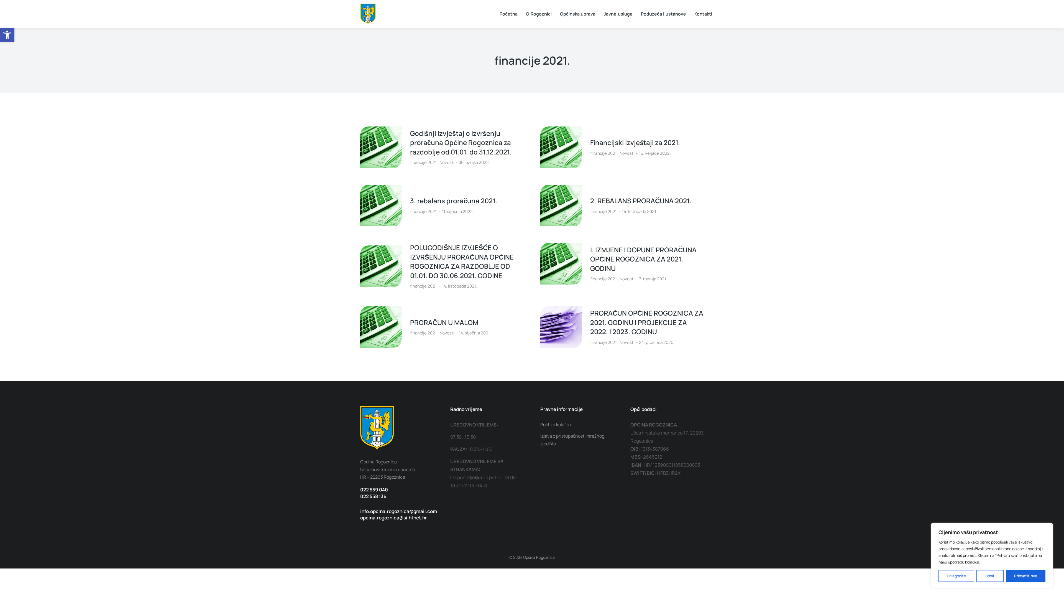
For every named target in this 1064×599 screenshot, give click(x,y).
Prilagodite (956, 575)
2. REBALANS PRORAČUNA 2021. (640, 200)
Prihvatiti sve (1025, 575)
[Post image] (381, 147)
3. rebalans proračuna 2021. (453, 200)
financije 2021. (424, 162)
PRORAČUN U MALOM (444, 322)
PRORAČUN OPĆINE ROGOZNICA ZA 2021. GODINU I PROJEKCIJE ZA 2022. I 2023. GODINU (646, 322)
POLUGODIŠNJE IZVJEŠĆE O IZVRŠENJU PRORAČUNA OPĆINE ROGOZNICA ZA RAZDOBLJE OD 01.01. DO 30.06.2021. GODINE (462, 261)
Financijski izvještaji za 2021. (635, 142)
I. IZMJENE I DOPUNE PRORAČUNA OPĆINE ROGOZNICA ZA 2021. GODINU (643, 259)
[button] (7, 35)
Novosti (446, 162)
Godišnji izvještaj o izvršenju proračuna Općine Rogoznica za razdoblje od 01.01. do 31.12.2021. (460, 142)
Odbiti (990, 575)
